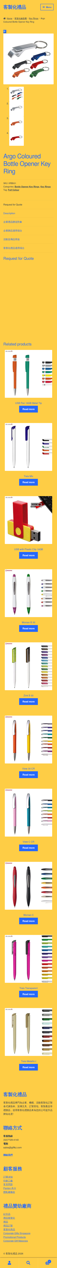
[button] (4, 31)
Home (9, 18)
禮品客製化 (9, 1218)
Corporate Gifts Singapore (16, 1233)
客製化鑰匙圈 (20, 18)
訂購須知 (8, 1176)
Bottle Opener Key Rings (27, 186)
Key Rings (33, 18)
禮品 (5, 1221)
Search (28, 1263)
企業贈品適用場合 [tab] (12, 230)
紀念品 (6, 1214)
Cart (44, 1260)
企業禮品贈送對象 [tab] (12, 221)
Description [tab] (9, 213)
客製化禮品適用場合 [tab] (13, 248)
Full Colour (13, 189)
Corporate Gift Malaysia (15, 1240)
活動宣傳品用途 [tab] (11, 239)
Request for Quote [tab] (12, 204)
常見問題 (8, 1184)
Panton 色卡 (9, 1188)
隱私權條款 (9, 1192)
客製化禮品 (14, 6)
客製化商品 (9, 1229)
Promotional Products (14, 1237)
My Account (9, 1263)
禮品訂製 (8, 1225)
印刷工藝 (8, 1180)
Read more (29, 409)
